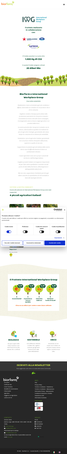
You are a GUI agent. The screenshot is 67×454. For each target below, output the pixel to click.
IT (56, 452)
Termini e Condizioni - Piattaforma (44, 387)
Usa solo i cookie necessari (12, 243)
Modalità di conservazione (11, 389)
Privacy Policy (38, 384)
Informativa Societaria (40, 397)
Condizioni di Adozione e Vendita (43, 393)
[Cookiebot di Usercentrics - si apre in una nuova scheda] (55, 210)
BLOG (36, 419)
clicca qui (9, 437)
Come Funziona (8, 387)
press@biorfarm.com (11, 432)
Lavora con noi (8, 397)
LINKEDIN (38, 426)
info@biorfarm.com (11, 428)
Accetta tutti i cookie (55, 243)
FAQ (36, 382)
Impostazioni (58, 237)
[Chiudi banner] (64, 209)
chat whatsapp (9, 426)
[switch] (25, 231)
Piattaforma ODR (39, 395)
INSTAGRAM (39, 424)
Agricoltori (6, 393)
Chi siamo (6, 382)
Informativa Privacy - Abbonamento (44, 391)
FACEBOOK (39, 422)
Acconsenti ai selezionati (33, 243)
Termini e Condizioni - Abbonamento (44, 389)
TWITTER (38, 428)
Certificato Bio (8, 384)
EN (62, 452)
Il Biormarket (7, 391)
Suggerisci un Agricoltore (10, 395)
